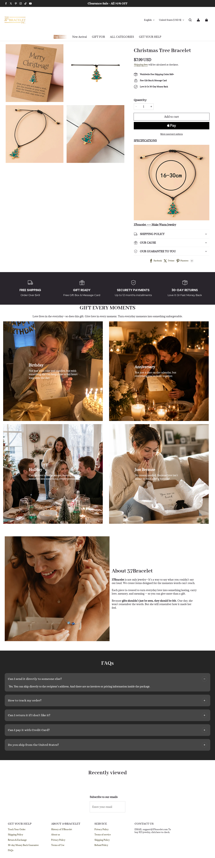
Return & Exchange (17, 839)
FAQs (10, 850)
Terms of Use (57, 845)
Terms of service (102, 834)
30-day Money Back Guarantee (23, 845)
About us (55, 834)
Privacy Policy (58, 839)
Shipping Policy (15, 834)
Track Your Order (16, 829)
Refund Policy (101, 845)
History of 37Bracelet (61, 829)
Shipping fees (141, 64)
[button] (190, 20)
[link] (98, 37)
